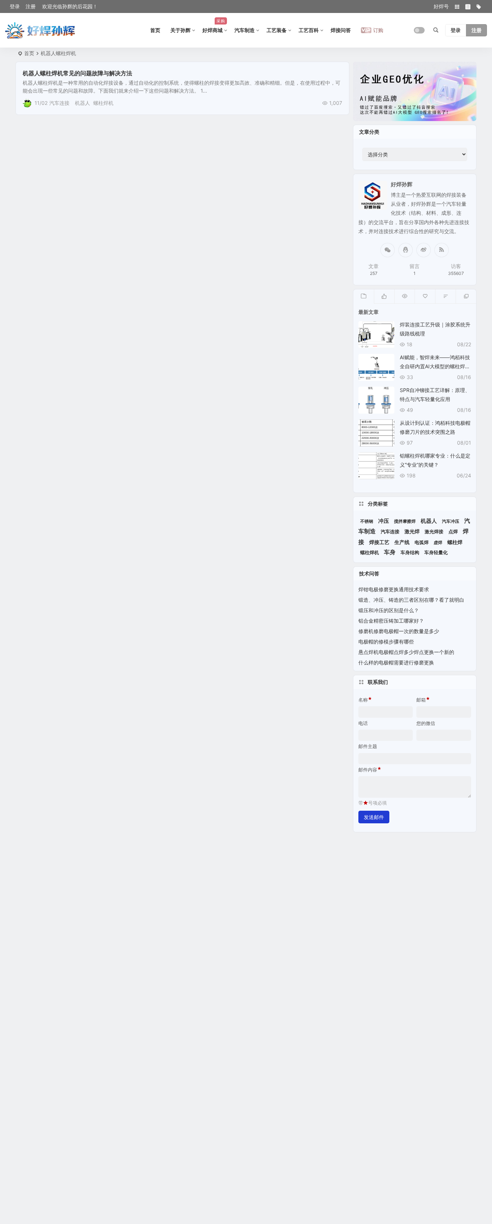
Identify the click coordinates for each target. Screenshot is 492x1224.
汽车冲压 (450, 521)
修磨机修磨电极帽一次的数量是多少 (398, 631)
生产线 (402, 542)
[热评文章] (425, 296)
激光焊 (412, 531)
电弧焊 (422, 542)
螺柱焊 (454, 542)
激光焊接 (434, 531)
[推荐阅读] (466, 296)
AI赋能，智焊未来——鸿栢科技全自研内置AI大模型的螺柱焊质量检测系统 (435, 366)
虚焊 (438, 542)
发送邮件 (374, 817)
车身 (389, 552)
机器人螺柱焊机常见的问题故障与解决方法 (77, 73)
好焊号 (441, 6)
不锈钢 (366, 521)
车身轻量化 (436, 552)
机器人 (82, 103)
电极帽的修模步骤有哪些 (386, 641)
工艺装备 (277, 30)
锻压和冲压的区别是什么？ (388, 610)
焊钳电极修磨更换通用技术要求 (393, 589)
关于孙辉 (180, 30)
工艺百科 (309, 30)
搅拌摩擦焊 (405, 521)
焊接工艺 (379, 542)
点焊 (453, 531)
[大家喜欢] (384, 296)
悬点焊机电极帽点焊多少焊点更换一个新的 (406, 652)
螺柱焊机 (103, 103)
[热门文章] (404, 296)
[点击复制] (405, 250)
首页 (155, 30)
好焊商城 (213, 25)
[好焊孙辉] (40, 30)
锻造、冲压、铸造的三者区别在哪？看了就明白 (411, 600)
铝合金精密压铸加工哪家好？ (391, 621)
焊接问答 (341, 30)
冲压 (383, 521)
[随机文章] (445, 296)
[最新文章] (363, 296)
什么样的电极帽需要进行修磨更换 (396, 662)
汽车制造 (244, 30)
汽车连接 (59, 103)
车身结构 (410, 552)
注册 (31, 6)
